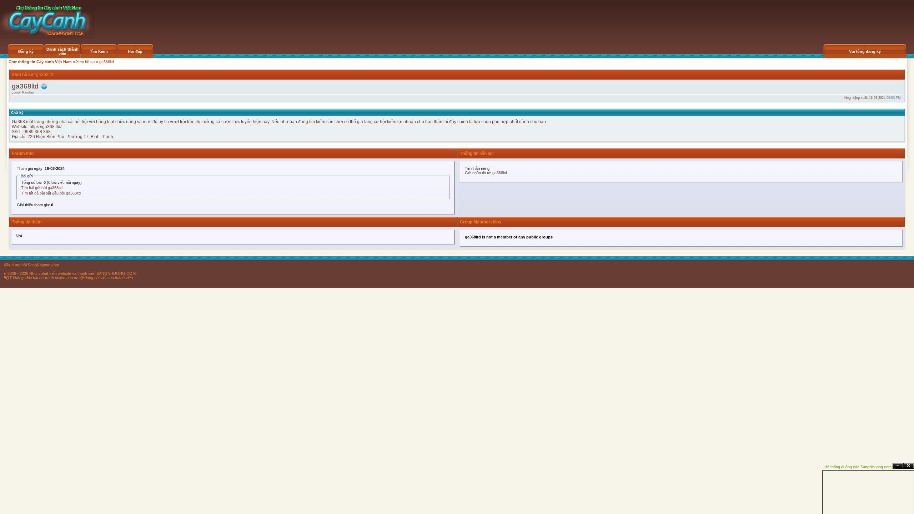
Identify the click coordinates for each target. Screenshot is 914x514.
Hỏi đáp (135, 51)
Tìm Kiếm (99, 51)
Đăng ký (26, 51)
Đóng (908, 466)
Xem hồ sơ (85, 62)
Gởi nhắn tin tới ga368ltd (486, 173)
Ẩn (898, 466)
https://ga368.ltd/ (45, 126)
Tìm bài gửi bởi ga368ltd (41, 188)
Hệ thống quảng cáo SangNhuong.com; (858, 467)
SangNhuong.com (43, 265)
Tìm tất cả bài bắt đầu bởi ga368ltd (51, 193)
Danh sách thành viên (62, 51)
